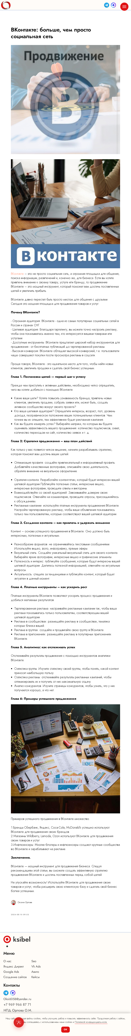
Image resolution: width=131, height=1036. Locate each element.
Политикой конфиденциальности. (91, 1022)
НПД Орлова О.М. (18, 1010)
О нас (7, 961)
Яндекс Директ (13, 966)
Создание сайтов (15, 977)
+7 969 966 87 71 (17, 1004)
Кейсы (35, 977)
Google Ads (11, 972)
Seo (33, 961)
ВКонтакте (17, 274)
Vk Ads (36, 966)
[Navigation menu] (124, 6)
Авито (35, 972)
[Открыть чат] (19, 1022)
